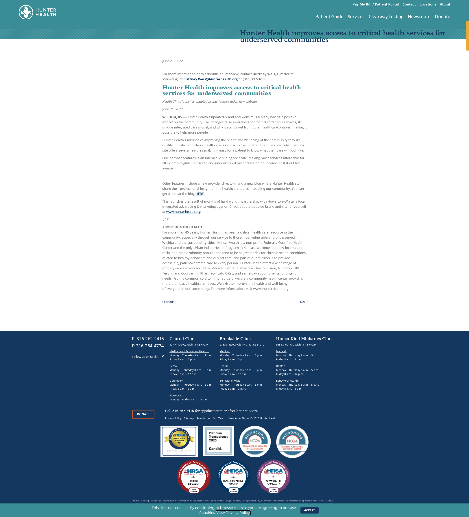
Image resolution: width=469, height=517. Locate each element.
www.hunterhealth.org (183, 211)
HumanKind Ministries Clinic (305, 338)
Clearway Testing (386, 16)
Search (201, 418)
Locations (428, 4)
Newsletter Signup (239, 418)
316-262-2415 (150, 338)
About (445, 4)
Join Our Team (216, 418)
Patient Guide (329, 16)
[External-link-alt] (162, 356)
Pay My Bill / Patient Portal (375, 4)
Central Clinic (183, 338)
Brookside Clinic (236, 338)
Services (356, 16)
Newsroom (419, 16)
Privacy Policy (173, 418)
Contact (409, 4)
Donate (442, 16)
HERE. (200, 193)
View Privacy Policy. (233, 513)
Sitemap (189, 418)
